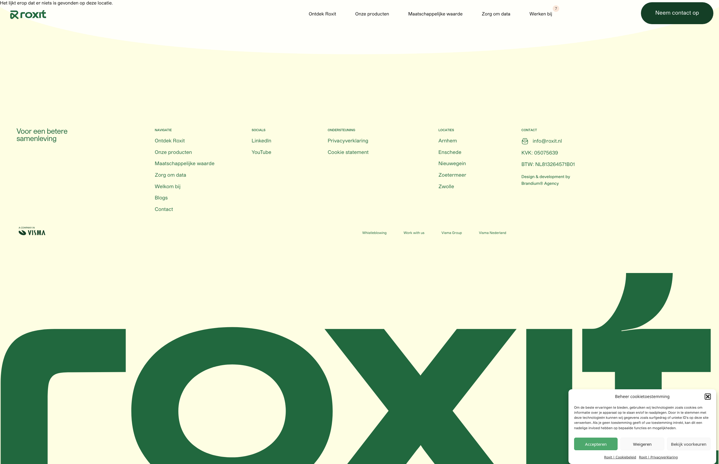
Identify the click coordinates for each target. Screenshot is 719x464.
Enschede (449, 152)
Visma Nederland (492, 233)
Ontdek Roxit (322, 14)
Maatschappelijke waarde (435, 14)
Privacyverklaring (348, 141)
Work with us (414, 233)
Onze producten (372, 14)
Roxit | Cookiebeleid (620, 456)
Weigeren (642, 444)
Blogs (161, 198)
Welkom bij (168, 186)
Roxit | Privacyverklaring (658, 456)
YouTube (261, 152)
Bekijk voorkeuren (688, 444)
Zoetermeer (452, 175)
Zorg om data (496, 14)
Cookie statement (348, 152)
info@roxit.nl (547, 141)
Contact (164, 209)
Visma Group (452, 233)
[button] (708, 396)
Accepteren (596, 444)
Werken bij (540, 14)
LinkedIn (261, 141)
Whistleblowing (374, 233)
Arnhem (447, 141)
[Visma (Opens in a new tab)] (32, 231)
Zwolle (446, 186)
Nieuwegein (452, 163)
